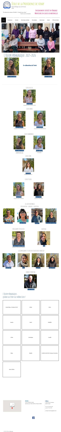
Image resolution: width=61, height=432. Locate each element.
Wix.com (11, 431)
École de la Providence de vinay (28, 3)
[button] (12, 307)
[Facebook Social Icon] (33, 418)
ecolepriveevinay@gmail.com (50, 410)
